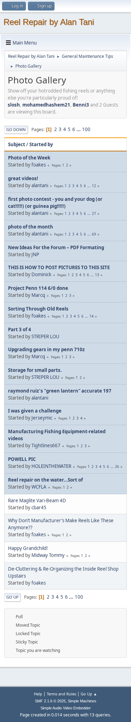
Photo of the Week (29, 158)
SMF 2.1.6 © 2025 (50, 701)
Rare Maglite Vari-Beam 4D (37, 500)
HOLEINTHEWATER (51, 466)
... (79, 129)
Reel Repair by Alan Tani (48, 22)
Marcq (38, 295)
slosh (14, 105)
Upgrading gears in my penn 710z (46, 349)
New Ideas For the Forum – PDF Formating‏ (56, 247)
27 (94, 213)
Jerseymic (41, 418)
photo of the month (30, 227)
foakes (38, 165)
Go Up (12, 597)
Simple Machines (82, 701)
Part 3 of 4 (19, 329)
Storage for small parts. (35, 370)
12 (94, 185)
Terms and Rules (61, 693)
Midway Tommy (48, 555)
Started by (41, 144)
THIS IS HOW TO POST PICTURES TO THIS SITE (59, 267)
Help (38, 693)
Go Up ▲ (89, 693)
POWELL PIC (22, 459)
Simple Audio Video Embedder (66, 708)
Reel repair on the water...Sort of (45, 480)
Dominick (41, 274)
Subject (16, 144)
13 (97, 274)
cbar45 (38, 507)
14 (91, 316)
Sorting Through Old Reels (38, 309)
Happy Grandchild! (28, 548)
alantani (39, 185)
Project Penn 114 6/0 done (38, 288)
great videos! (23, 178)
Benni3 (81, 105)
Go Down (16, 129)
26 (117, 466)
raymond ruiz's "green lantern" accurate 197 (59, 391)
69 (94, 234)
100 (86, 129)
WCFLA (38, 487)
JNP (35, 254)
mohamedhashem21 (46, 105)
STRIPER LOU (45, 336)
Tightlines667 (45, 445)
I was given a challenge (34, 411)
